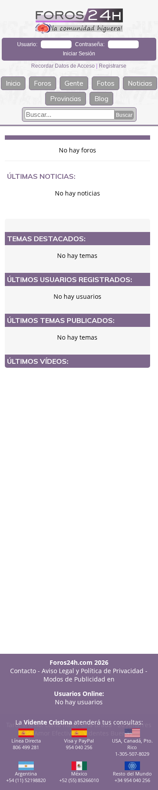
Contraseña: (89, 44)
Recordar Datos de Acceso (63, 66)
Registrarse (112, 66)
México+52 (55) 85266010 (79, 776)
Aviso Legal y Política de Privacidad (93, 671)
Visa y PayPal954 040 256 (79, 743)
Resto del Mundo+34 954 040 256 (132, 776)
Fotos (106, 83)
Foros (42, 83)
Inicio (13, 83)
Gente (74, 83)
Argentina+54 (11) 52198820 (26, 776)
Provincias (65, 98)
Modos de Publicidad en (79, 679)
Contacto (23, 671)
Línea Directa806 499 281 (26, 743)
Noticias (140, 83)
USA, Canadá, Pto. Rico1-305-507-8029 (132, 747)
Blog (101, 98)
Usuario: (27, 44)
